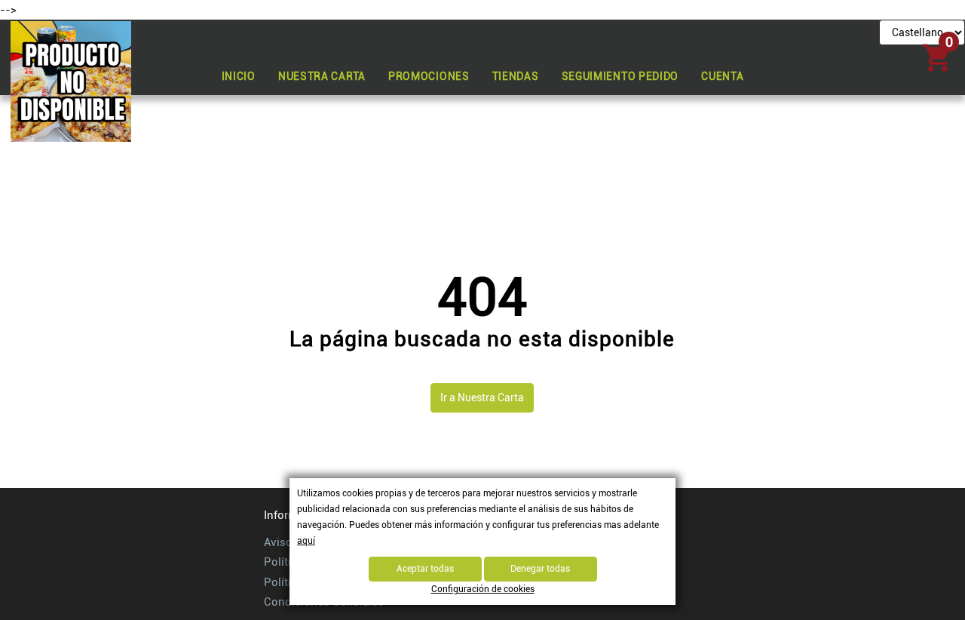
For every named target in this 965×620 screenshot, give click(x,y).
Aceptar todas (425, 568)
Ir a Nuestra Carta (482, 397)
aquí (306, 541)
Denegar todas (540, 568)
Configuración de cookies (483, 589)
